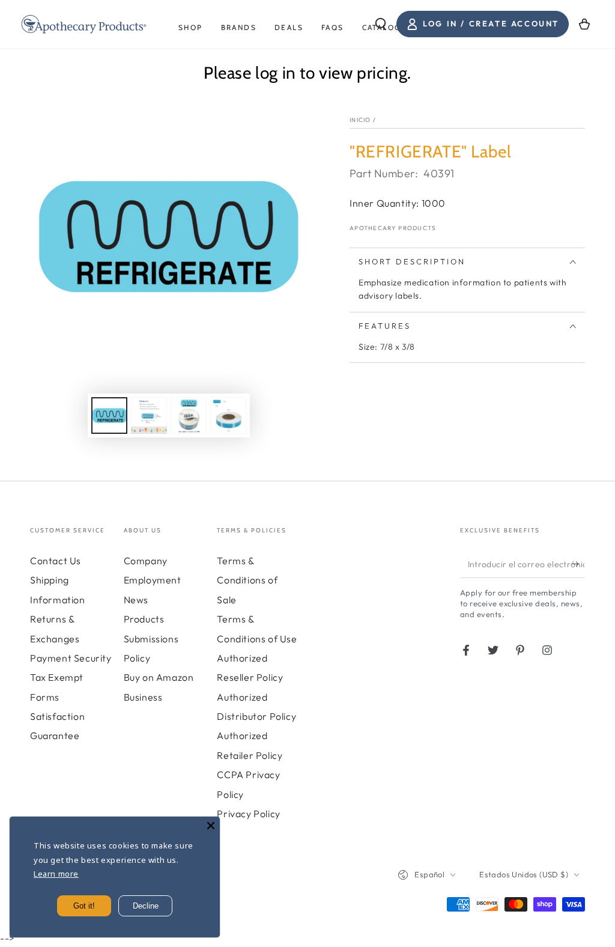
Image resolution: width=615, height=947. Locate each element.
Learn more (56, 873)
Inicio (360, 120)
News (136, 600)
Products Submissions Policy (151, 638)
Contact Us (55, 561)
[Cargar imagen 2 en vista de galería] (149, 415)
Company (146, 561)
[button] (380, 24)
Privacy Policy (248, 814)
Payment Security (71, 658)
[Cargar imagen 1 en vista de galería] (109, 415)
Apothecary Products (393, 228)
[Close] (211, 826)
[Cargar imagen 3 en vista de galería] (189, 415)
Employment (152, 580)
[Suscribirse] (578, 564)
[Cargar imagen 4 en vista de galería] (228, 415)
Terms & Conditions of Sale (247, 580)
